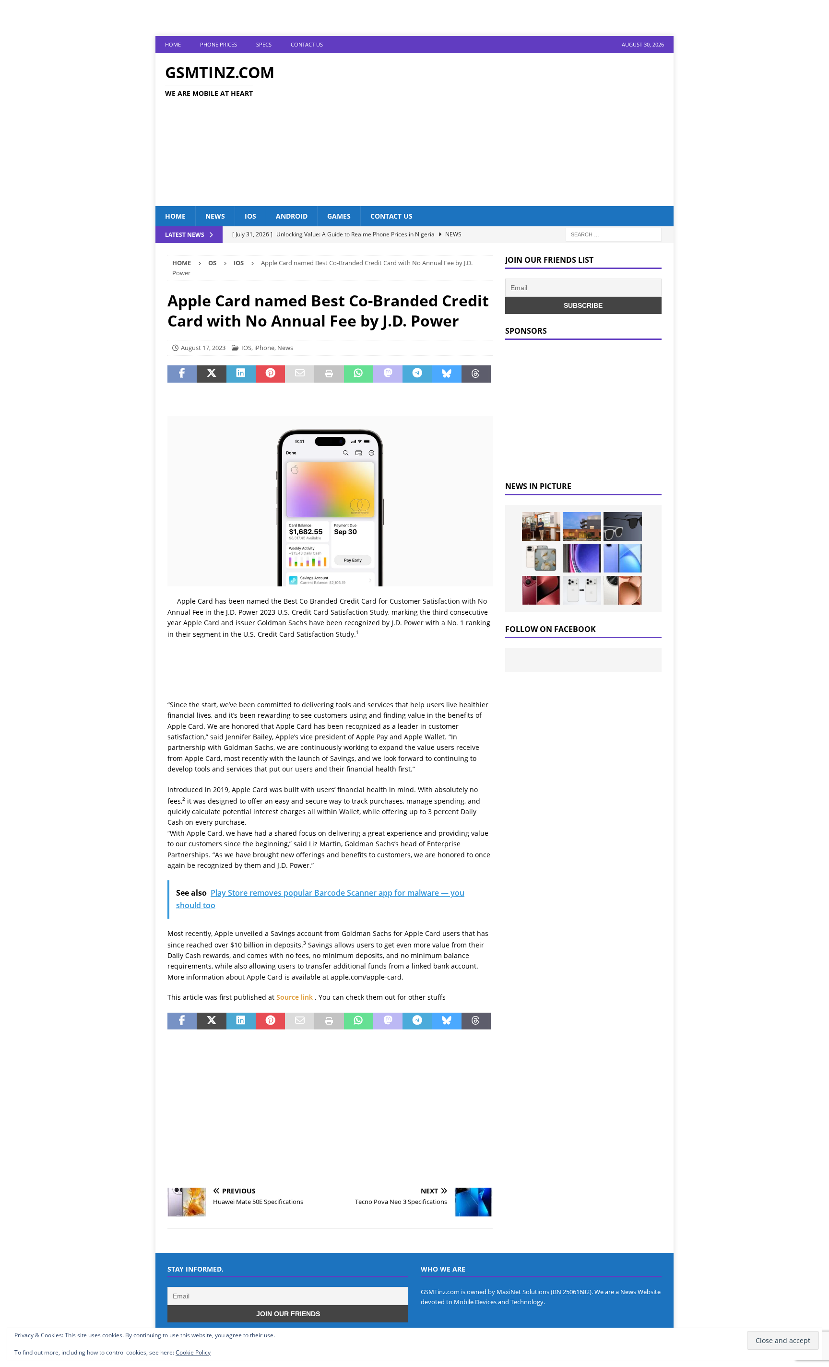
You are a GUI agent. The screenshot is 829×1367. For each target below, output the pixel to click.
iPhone (264, 347)
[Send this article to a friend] (299, 374)
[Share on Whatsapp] (358, 374)
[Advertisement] (498, 129)
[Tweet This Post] (211, 374)
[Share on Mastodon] (388, 374)
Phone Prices (218, 44)
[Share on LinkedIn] (241, 374)
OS (212, 262)
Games (339, 216)
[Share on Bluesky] (446, 374)
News (215, 216)
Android (292, 216)
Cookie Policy (193, 1352)
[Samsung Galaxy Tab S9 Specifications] (582, 558)
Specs (264, 44)
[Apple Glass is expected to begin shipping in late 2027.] (623, 526)
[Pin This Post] (270, 374)
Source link (295, 997)
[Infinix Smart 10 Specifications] (623, 558)
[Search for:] (614, 234)
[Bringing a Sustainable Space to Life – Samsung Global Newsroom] (541, 526)
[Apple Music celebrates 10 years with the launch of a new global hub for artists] (582, 526)
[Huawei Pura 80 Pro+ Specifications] (541, 590)
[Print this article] (328, 374)
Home (173, 44)
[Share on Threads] (476, 374)
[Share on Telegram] (417, 374)
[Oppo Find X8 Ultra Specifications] (623, 590)
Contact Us (307, 44)
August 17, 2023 (203, 347)
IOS (250, 216)
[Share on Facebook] (182, 374)
